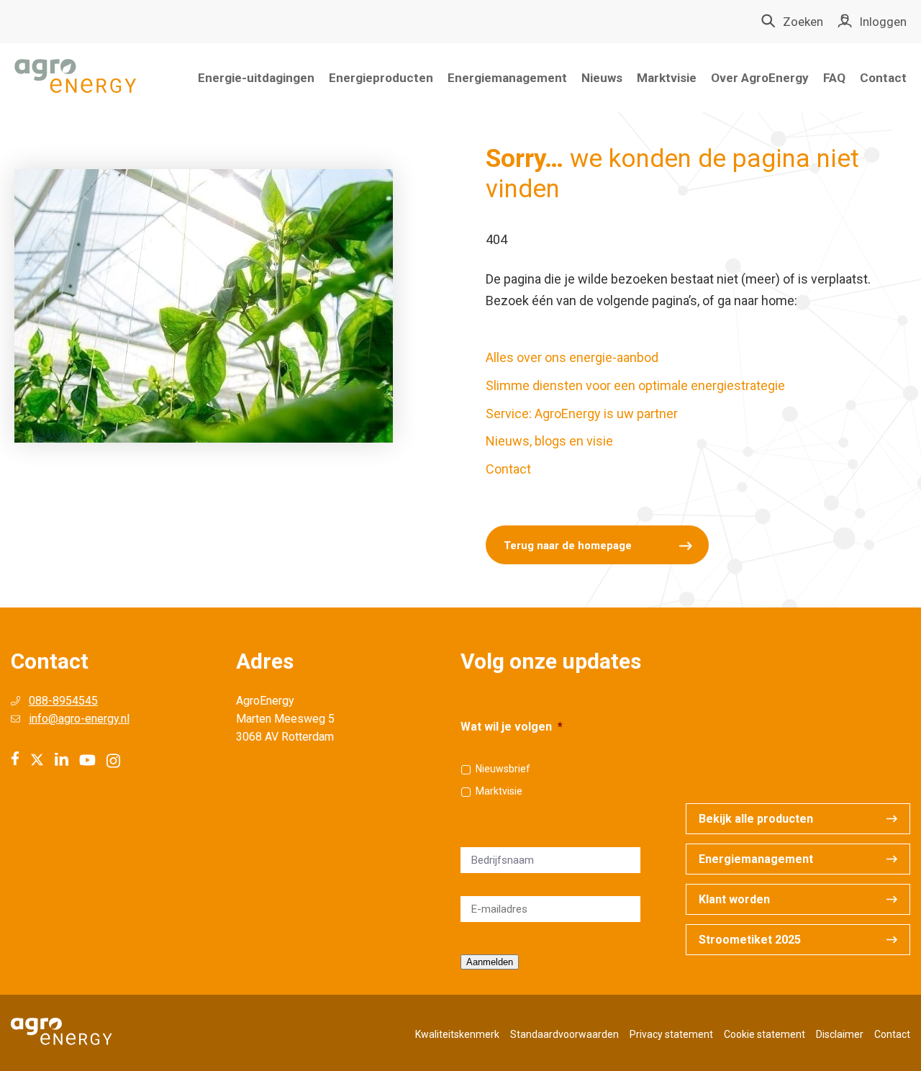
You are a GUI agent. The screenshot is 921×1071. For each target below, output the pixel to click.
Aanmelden (489, 962)
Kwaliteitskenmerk (457, 1034)
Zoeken (803, 21)
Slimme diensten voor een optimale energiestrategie (635, 385)
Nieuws (601, 78)
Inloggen (883, 21)
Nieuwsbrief (503, 768)
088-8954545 (63, 701)
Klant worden (734, 899)
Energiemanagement (507, 78)
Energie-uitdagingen (256, 78)
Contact (883, 78)
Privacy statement (671, 1034)
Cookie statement (764, 1034)
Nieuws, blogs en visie (549, 440)
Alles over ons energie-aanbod (572, 357)
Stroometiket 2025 (750, 939)
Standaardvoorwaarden (564, 1034)
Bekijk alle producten (756, 819)
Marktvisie (667, 78)
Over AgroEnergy (760, 78)
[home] (75, 77)
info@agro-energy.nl (79, 719)
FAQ (834, 78)
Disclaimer (839, 1034)
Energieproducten (381, 78)
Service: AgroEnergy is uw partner (582, 413)
